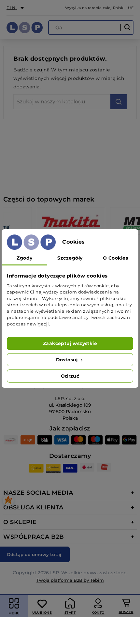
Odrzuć (70, 376)
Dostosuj (67, 360)
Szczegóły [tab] (70, 258)
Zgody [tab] (25, 258)
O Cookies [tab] (115, 258)
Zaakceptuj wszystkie (70, 343)
